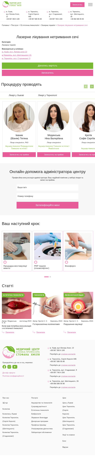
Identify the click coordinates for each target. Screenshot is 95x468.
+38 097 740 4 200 (55, 19)
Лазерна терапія (9, 45)
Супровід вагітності (39, 406)
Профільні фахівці (38, 425)
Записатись (77, 5)
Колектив (6, 409)
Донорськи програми (39, 421)
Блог (64, 441)
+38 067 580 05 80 (35, 19)
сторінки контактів (68, 354)
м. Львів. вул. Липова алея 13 (14, 52)
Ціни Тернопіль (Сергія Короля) (68, 410)
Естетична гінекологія (30, 25)
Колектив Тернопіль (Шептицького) (10, 427)
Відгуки (65, 447)
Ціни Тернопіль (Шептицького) (68, 419)
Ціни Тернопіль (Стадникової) (68, 427)
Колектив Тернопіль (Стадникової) (10, 434)
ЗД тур (5, 403)
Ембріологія (36, 414)
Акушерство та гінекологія (41, 403)
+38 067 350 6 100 (12, 19)
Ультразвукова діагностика (42, 429)
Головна (5, 25)
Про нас (5, 398)
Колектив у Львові (9, 414)
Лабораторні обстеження (41, 432)
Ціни (64, 398)
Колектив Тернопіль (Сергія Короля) (10, 419)
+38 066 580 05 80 (77, 19)
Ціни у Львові (67, 403)
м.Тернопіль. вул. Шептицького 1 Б (16, 55)
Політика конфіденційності (13, 376)
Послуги (14, 25)
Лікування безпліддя (39, 418)
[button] (86, 86)
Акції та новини (68, 435)
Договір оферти (8, 373)
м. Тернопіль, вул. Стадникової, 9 (16, 58)
